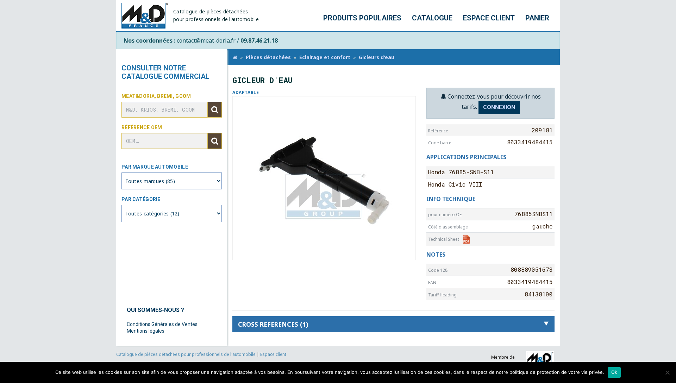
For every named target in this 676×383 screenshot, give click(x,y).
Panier (537, 18)
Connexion (499, 107)
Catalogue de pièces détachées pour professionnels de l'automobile (186, 354)
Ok (614, 372)
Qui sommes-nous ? (155, 310)
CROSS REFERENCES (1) (273, 324)
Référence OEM (141, 127)
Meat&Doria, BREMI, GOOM (156, 96)
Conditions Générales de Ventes (162, 324)
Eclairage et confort (324, 57)
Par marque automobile (154, 167)
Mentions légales (145, 331)
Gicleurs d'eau (376, 57)
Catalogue (432, 18)
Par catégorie (141, 199)
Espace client (489, 18)
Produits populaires (362, 18)
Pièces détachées (268, 57)
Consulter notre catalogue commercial (165, 72)
